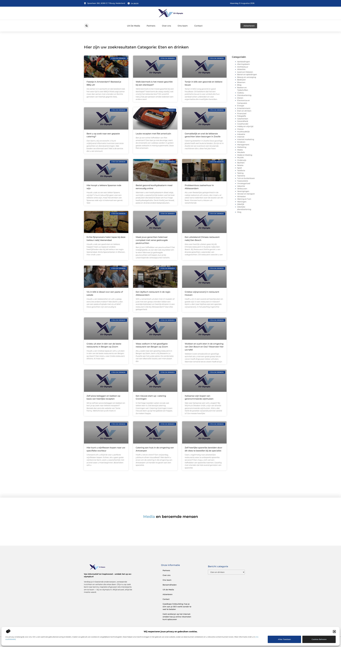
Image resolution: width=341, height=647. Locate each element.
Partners (151, 25)
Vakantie (241, 186)
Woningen (241, 202)
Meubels (241, 152)
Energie (240, 106)
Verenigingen (243, 191)
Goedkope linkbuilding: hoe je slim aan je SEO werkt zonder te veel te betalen (177, 606)
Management (243, 144)
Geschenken (242, 119)
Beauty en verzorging (246, 77)
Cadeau (240, 93)
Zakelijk (240, 204)
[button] (334, 631)
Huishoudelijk (243, 131)
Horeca (240, 129)
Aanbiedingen (243, 62)
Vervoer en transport (246, 194)
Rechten (241, 163)
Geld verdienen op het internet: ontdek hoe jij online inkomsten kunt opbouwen (177, 616)
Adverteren (167, 594)
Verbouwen (242, 189)
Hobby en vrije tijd (245, 126)
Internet (240, 137)
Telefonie (241, 170)
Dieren (240, 98)
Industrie (241, 134)
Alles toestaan (284, 639)
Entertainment (243, 108)
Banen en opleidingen (247, 74)
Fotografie (241, 116)
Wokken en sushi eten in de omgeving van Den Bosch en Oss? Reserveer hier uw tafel (204, 346)
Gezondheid (242, 121)
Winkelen (241, 196)
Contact (198, 25)
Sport (239, 168)
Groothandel (242, 124)
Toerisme (241, 176)
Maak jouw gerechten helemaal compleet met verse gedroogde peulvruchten (152, 240)
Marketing (241, 147)
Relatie (240, 165)
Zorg (239, 212)
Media (240, 150)
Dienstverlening (244, 95)
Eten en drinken (244, 111)
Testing (240, 173)
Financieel (241, 113)
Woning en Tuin (244, 199)
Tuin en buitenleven (246, 178)
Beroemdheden (170, 585)
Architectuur (242, 67)
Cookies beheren (319, 639)
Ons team (183, 25)
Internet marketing (245, 139)
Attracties (241, 69)
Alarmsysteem (243, 64)
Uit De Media (133, 25)
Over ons (166, 25)
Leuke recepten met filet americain (153, 133)
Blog (239, 85)
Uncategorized (243, 183)
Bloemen (241, 82)
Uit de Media (168, 589)
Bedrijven (241, 80)
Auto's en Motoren (245, 72)
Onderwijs (241, 160)
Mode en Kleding (244, 155)
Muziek (240, 157)
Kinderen (241, 142)
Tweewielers (242, 181)
